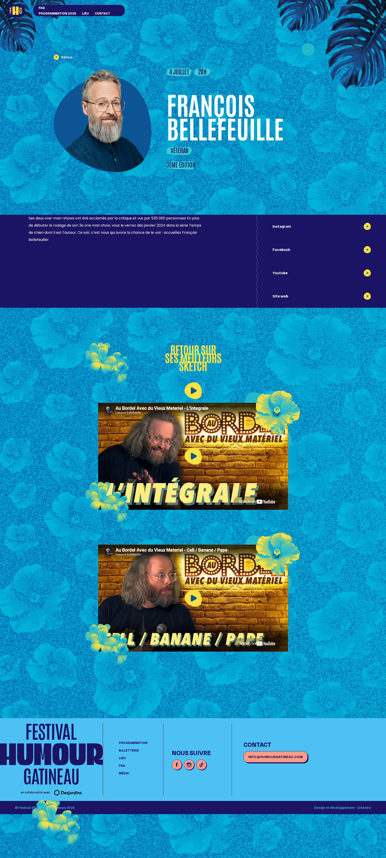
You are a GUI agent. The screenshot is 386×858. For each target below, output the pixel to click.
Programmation (133, 743)
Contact (102, 13)
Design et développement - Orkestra (342, 807)
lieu (85, 13)
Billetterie (129, 750)
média (124, 773)
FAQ (42, 8)
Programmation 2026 (57, 13)
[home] (18, 11)
